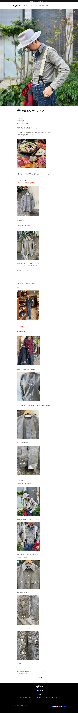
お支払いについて (54, 697)
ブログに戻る (39, 678)
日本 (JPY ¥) (15, 708)
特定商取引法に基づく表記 (28, 697)
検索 (21, 697)
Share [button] (19, 115)
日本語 (24, 708)
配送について (47, 697)
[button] (30, 5)
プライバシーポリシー (39, 697)
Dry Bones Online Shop (57, 708)
